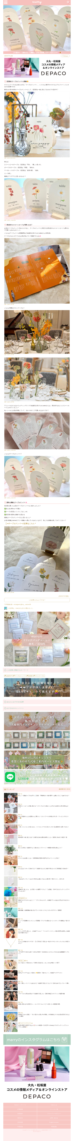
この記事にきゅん (37, 600)
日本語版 (20, 1122)
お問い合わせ (54, 1118)
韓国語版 (54, 1126)
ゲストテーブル (39, 676)
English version (54, 1122)
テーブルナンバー (20, 676)
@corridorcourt (11, 158)
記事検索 (20, 1109)
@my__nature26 (11, 220)
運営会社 (20, 1118)
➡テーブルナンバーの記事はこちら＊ (21, 523)
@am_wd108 (10, 304)
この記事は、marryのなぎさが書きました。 (20, 608)
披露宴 (30, 676)
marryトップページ (20, 1105)
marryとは (54, 1105)
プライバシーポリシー (54, 1113)
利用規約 (20, 1113)
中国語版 (20, 1126)
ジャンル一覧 (54, 1109)
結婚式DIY (9, 676)
